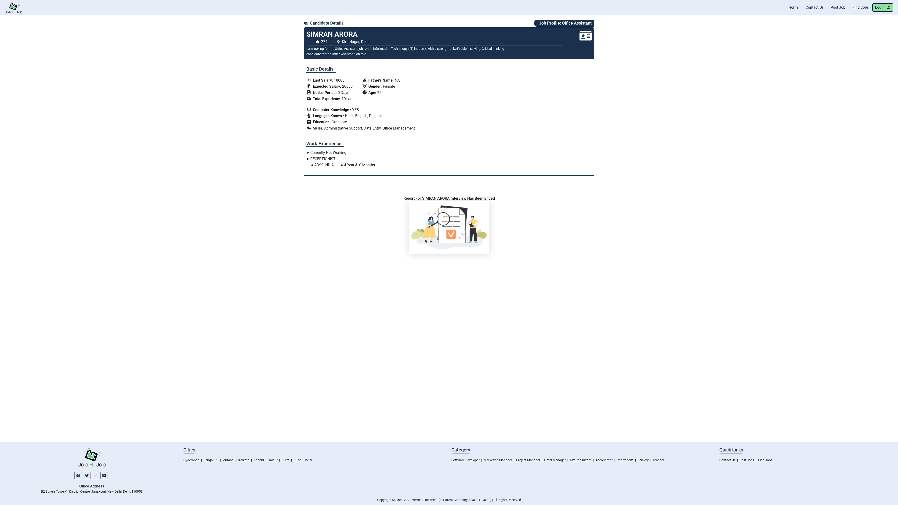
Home (794, 7)
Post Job (838, 7)
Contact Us (815, 7)
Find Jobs (860, 7)
